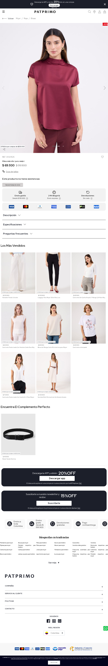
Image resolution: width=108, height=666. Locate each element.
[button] (94, 11)
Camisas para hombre (24, 550)
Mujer (18, 18)
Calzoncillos (75, 543)
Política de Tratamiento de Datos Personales (19, 658)
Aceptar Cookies (54, 662)
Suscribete (54, 503)
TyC (78, 508)
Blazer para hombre (5, 554)
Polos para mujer (41, 545)
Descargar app (57, 478)
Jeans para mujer (41, 550)
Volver (11, 18)
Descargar (54, 5)
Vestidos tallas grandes (79, 545)
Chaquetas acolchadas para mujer (81, 550)
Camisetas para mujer (6, 550)
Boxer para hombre (60, 543)
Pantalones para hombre (61, 550)
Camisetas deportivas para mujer (99, 550)
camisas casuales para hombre (26, 554)
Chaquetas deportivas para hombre (81, 555)
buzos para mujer (59, 554)
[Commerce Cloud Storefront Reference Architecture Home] (45, 12)
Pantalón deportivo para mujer (99, 555)
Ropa (26, 18)
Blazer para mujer (59, 545)
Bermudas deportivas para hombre (99, 546)
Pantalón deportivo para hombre (27, 546)
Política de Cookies (98, 657)
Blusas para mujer (23, 543)
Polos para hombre (41, 543)
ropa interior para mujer (43, 554)
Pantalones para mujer (6, 543)
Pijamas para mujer (5, 545)
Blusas (33, 18)
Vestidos (93, 543)
